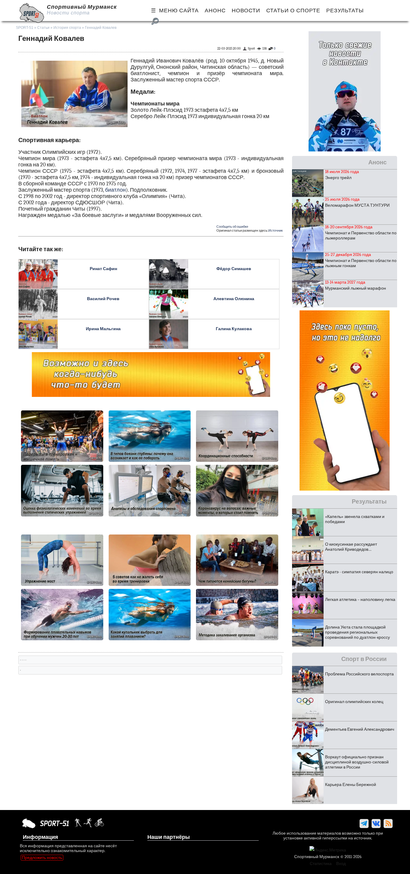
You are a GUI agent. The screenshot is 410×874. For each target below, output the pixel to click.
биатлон (115, 190)
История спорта (67, 28)
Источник (275, 231)
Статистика (321, 863)
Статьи (43, 28)
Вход (341, 863)
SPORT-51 (24, 28)
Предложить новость (42, 857)
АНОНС (215, 11)
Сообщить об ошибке (232, 227)
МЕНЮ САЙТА (179, 11)
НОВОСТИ (246, 11)
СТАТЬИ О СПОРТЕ (293, 11)
